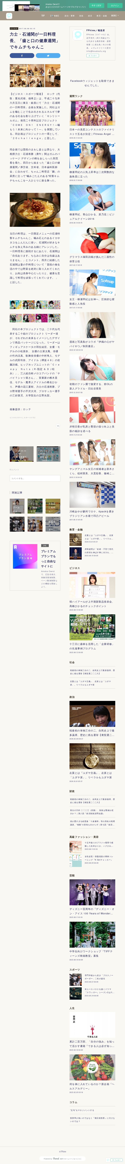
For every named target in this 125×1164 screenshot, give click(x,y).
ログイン (115, 5)
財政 (81, 15)
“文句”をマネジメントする (82, 1110)
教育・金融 (102, 15)
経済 (90, 15)
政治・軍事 (70, 15)
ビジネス (14, 28)
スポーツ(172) (29, 417)
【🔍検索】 (54, 15)
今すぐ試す (97, 5)
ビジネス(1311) (16, 417)
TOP (43, 15)
